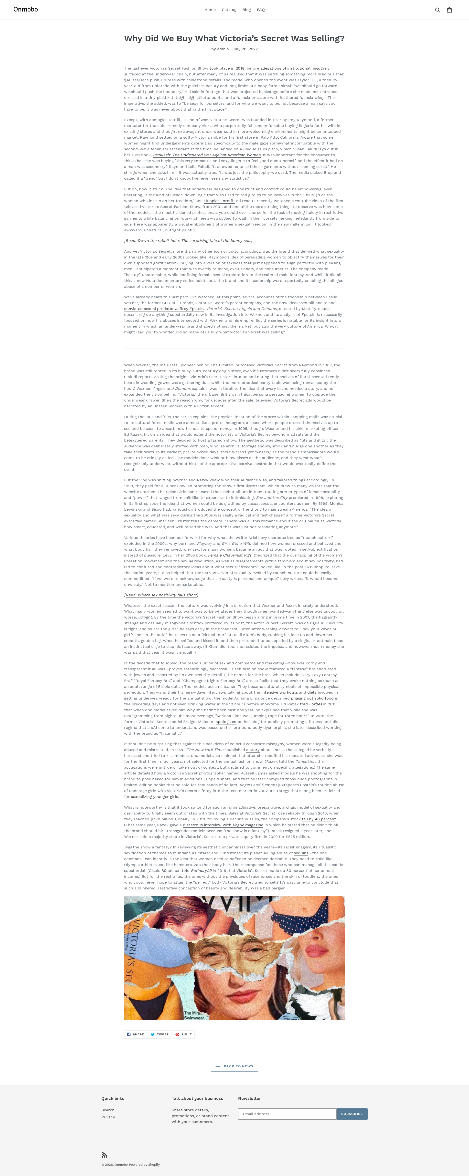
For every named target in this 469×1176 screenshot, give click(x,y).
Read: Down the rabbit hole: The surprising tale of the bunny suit (188, 240)
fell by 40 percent (319, 819)
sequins (301, 853)
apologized (226, 721)
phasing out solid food (312, 698)
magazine (253, 825)
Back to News (238, 1066)
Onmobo (121, 1164)
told (304, 704)
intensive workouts (279, 692)
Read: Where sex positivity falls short (161, 595)
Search (108, 1110)
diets (312, 692)
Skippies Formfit (219, 200)
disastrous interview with (208, 825)
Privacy (108, 1117)
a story (253, 749)
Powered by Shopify (144, 1164)
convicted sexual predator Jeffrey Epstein (164, 308)
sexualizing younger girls (154, 796)
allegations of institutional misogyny (295, 68)
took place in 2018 (227, 68)
